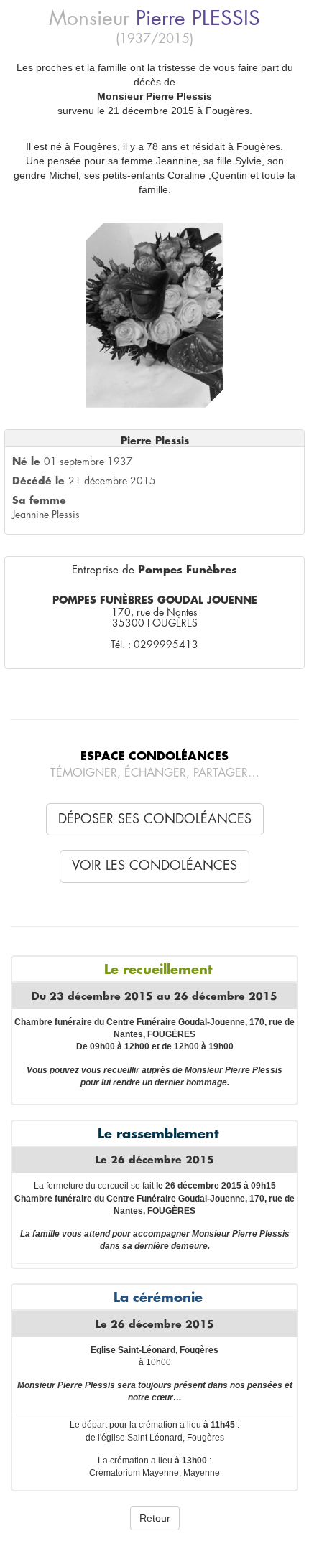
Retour (154, 1518)
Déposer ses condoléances (155, 818)
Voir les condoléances (154, 865)
